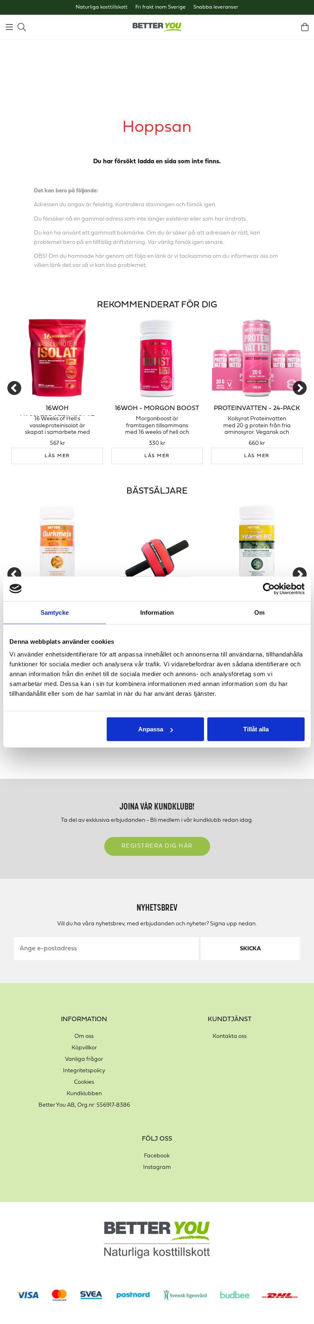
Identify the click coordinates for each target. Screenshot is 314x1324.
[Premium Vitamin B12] (257, 544)
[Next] (300, 388)
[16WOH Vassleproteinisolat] (57, 358)
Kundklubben (84, 1094)
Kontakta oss (230, 1036)
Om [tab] (259, 612)
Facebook (157, 1156)
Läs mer (57, 455)
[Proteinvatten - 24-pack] (257, 358)
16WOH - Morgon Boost (157, 408)
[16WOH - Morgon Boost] (157, 358)
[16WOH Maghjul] (157, 544)
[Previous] (14, 388)
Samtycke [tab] (54, 612)
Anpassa (150, 729)
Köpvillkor (84, 1048)
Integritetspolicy (84, 1071)
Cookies (84, 1082)
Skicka (250, 949)
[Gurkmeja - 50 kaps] (57, 544)
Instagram (157, 1167)
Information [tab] (157, 612)
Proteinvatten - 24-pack (257, 408)
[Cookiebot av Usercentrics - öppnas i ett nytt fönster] (269, 588)
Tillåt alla (256, 729)
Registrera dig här (157, 846)
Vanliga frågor (84, 1059)
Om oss (84, 1036)
